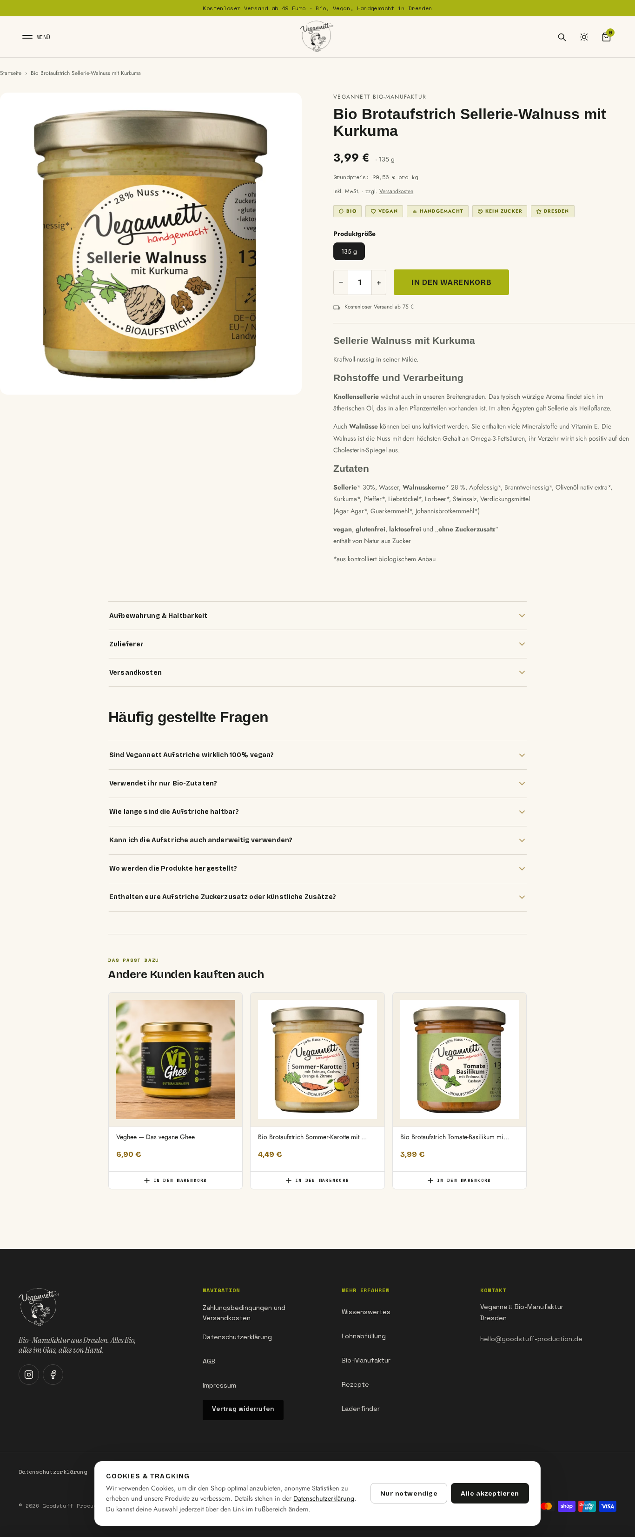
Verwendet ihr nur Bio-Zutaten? (163, 783)
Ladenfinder (361, 1408)
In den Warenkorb (451, 282)
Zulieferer (126, 644)
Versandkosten (396, 191)
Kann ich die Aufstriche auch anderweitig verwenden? (200, 840)
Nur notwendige (409, 1493)
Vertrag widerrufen (243, 1408)
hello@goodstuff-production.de (531, 1339)
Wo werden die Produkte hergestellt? (173, 869)
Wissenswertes (366, 1312)
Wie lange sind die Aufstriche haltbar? (174, 812)
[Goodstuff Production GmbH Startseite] (317, 37)
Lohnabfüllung (364, 1336)
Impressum (219, 1385)
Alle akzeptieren (490, 1493)
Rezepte (355, 1384)
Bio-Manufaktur (366, 1360)
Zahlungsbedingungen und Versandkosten (244, 1312)
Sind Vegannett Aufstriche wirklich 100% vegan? (191, 755)
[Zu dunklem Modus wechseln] (584, 37)
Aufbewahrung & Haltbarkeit (158, 616)
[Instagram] (29, 1374)
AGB (209, 1361)
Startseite (10, 73)
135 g (349, 251)
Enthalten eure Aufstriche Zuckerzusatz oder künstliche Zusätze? (222, 897)
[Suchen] (561, 37)
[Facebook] (53, 1374)
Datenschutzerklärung (237, 1337)
